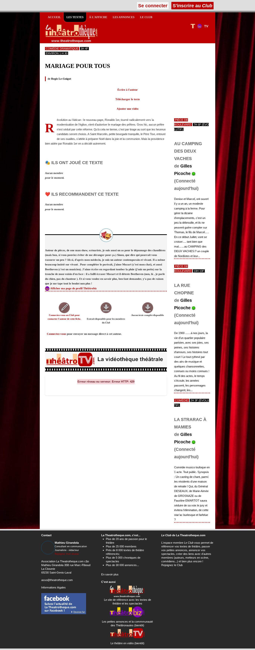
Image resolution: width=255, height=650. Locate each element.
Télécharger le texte (127, 99)
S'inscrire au (191, 5)
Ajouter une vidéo (128, 108)
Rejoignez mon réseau (67, 553)
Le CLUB (146, 17)
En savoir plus (110, 574)
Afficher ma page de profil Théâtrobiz (73, 288)
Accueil (54, 17)
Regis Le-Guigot (61, 78)
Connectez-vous (56, 333)
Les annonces (123, 17)
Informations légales (53, 587)
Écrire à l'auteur (127, 89)
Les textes (74, 17)
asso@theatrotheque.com (57, 580)
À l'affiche (98, 17)
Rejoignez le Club (172, 565)
